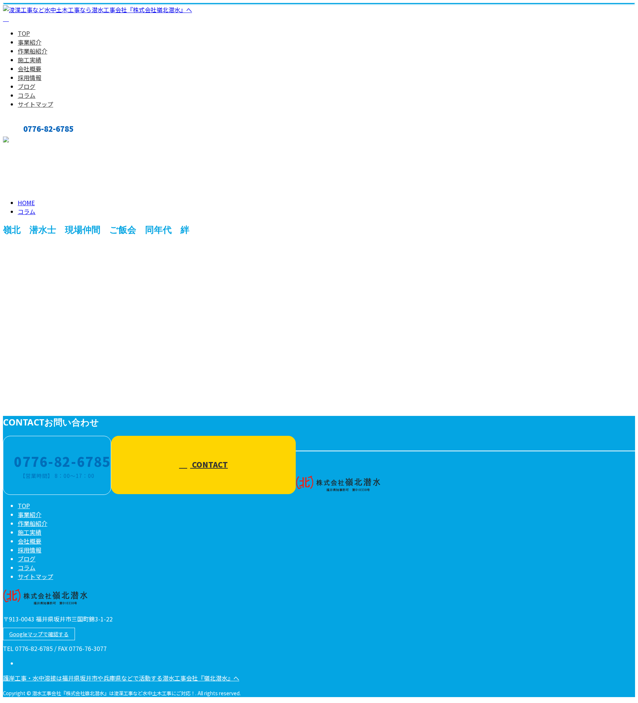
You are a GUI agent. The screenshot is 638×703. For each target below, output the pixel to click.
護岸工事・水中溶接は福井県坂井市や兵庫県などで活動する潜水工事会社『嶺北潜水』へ (121, 677)
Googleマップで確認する (39, 634)
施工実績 (29, 59)
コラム (26, 95)
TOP (24, 33)
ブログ (26, 86)
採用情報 (29, 77)
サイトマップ (35, 104)
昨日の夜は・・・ (31, 373)
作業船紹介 (32, 50)
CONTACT (29, 140)
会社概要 (29, 68)
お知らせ (44, 404)
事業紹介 (29, 42)
